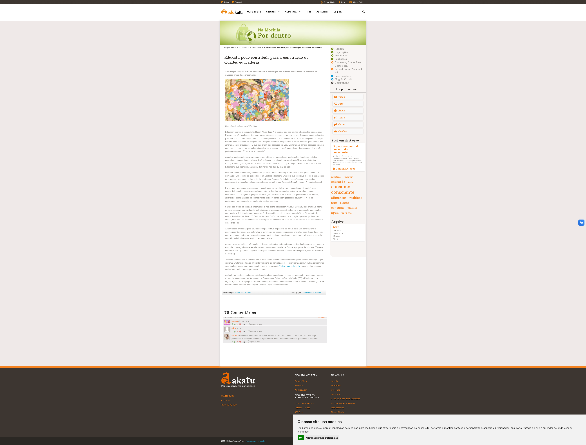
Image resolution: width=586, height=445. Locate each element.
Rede (308, 12)
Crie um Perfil (357, 2)
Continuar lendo (345, 168)
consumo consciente (342, 189)
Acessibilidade (329, 2)
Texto (341, 117)
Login (343, 2)
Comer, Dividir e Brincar (304, 403)
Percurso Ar (299, 385)
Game (341, 124)
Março (336, 236)
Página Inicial (230, 48)
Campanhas (342, 82)
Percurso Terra (301, 381)
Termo (361, 11)
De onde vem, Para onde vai (343, 403)
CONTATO (225, 400)
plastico (336, 176)
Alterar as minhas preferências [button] (322, 437)
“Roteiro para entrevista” (289, 266)
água (334, 212)
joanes (235, 321)
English (338, 12)
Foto (341, 103)
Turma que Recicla (302, 408)
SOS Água (299, 412)
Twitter (226, 2)
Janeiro (337, 230)
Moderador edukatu (243, 292)
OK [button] (300, 437)
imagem (348, 176)
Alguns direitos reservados (256, 441)
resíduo (344, 202)
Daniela (235, 335)
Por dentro (256, 48)
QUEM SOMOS (227, 396)
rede (351, 181)
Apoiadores (323, 12)
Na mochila (244, 48)
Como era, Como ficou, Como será (345, 399)
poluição (346, 212)
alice (234, 328)
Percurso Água (301, 390)
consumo (338, 207)
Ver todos (321, 317)
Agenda (339, 48)
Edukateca (341, 58)
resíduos (355, 198)
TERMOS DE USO (229, 405)
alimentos (338, 198)
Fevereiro (338, 233)
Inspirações (341, 52)
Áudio (341, 110)
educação (338, 182)
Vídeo (341, 96)
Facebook (238, 2)
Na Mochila (291, 12)
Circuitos (271, 12)
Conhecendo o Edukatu (311, 292)
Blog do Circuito (344, 79)
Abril (335, 239)
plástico (352, 207)
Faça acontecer (344, 76)
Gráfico (342, 131)
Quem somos (254, 12)
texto (334, 202)
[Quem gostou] (244, 324)
